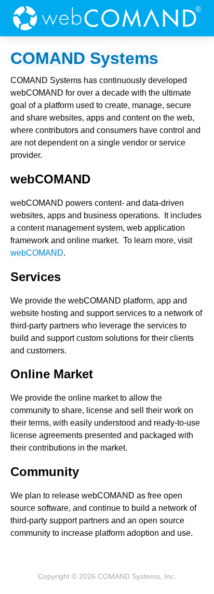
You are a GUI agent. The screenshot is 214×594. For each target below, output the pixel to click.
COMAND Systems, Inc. (137, 576)
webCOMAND (107, 18)
